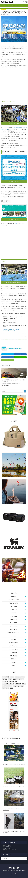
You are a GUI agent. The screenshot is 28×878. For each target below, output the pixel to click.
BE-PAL (12, 677)
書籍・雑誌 (13, 655)
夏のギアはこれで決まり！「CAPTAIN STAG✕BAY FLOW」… (14, 764)
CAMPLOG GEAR (13, 870)
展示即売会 (12, 348)
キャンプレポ (13, 619)
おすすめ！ (15, 679)
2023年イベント (5, 348)
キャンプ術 (13, 629)
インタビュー (13, 609)
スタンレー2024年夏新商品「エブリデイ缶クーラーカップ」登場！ (14, 557)
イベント (14, 606)
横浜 (17, 348)
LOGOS (23, 677)
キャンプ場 (13, 622)
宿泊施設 (14, 652)
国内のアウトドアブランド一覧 (9, 849)
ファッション (14, 649)
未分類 (13, 658)
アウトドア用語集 (6, 845)
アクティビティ (13, 603)
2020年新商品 (5, 677)
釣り (20, 348)
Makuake (4, 679)
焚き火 (11, 688)
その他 (13, 639)
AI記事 (13, 596)
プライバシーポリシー (7, 848)
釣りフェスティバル (14, 123)
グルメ (13, 635)
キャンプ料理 (13, 626)
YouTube (12, 330)
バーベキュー (13, 645)
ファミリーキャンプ (7, 686)
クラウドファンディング (13, 632)
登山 (13, 662)
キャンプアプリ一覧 (7, 846)
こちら (16, 223)
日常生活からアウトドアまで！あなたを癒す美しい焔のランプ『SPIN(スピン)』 (14, 504)
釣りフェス (5, 349)
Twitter (11, 329)
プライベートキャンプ (18, 686)
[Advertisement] (14, 83)
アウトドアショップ (14, 599)
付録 (3, 688)
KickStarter (18, 677)
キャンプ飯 (11, 681)
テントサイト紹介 (13, 642)
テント (23, 683)
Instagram (5, 330)
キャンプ (14, 616)
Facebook (17, 329)
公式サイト (5, 329)
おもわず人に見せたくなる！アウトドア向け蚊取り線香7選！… (14, 786)
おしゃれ (10, 679)
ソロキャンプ (18, 683)
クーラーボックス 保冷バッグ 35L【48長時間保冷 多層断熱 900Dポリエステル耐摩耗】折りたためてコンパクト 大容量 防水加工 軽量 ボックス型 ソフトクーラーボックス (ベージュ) (14, 451)
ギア (13, 612)
